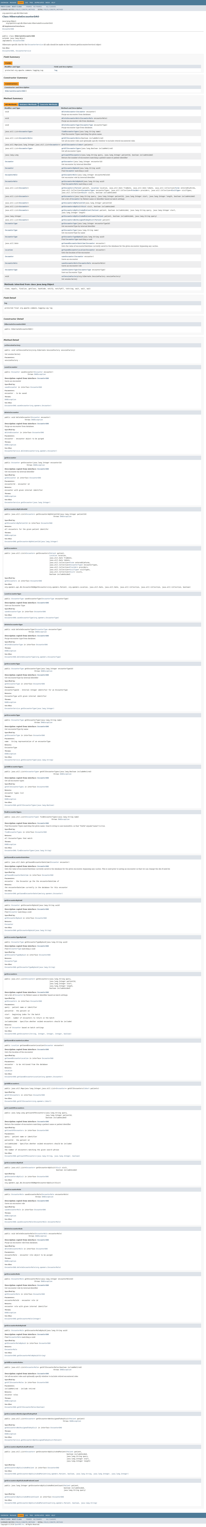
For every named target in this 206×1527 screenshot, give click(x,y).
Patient (78, 188)
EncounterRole (87, 118)
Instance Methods (28, 104)
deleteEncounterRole (71, 118)
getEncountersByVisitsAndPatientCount (79, 216)
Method (32, 9)
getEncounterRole (69, 175)
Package (13, 2)
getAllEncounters (69, 145)
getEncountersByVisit (71, 206)
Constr (24, 9)
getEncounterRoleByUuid (72, 181)
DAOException (40, 374)
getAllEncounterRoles (71, 138)
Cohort (80, 145)
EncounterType (87, 125)
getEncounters (68, 188)
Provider (135, 190)
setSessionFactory (70, 276)
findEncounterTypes (70, 131)
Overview (4, 2)
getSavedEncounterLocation (73, 250)
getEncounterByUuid (70, 168)
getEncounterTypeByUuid (72, 237)
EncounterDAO (8, 29)
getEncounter (67, 161)
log (55, 70)
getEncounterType (69, 223)
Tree (31, 2)
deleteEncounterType (71, 125)
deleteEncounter (69, 112)
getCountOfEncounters (71, 155)
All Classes (51, 7)
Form (177, 188)
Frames (29, 7)
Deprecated (39, 2)
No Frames (37, 7)
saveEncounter (68, 256)
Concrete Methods (48, 104)
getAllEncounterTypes (71, 148)
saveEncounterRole (70, 263)
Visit (84, 193)
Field (18, 9)
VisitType (175, 190)
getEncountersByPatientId (73, 203)
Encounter (81, 112)
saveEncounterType (70, 270)
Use (26, 2)
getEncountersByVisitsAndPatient (76, 210)
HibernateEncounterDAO (15, 91)
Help (53, 2)
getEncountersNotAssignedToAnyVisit (78, 220)
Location (95, 188)
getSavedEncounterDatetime (73, 243)
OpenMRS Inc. (20, 1524)
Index (47, 2)
